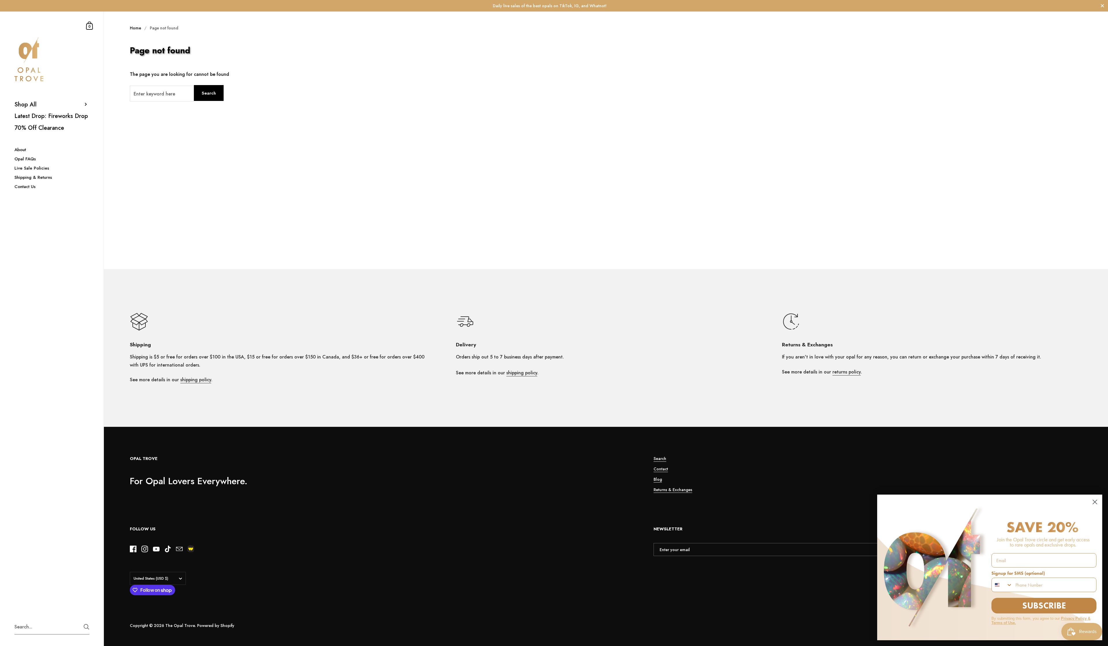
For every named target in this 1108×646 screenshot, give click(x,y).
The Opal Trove (180, 625)
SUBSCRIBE (1044, 605)
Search (209, 93)
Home (135, 28)
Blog (658, 479)
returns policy (846, 372)
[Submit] (86, 627)
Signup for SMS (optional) (1018, 573)
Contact (661, 469)
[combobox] (1002, 585)
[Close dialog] (1095, 502)
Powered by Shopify (215, 625)
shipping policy (195, 379)
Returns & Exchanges (673, 490)
